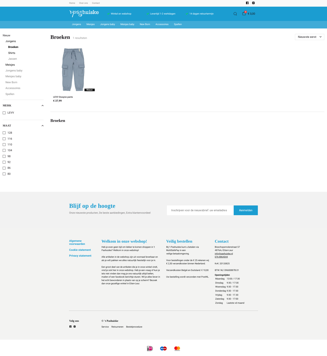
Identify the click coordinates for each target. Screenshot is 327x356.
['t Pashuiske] (84, 14)
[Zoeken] (235, 13)
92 (9, 162)
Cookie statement (80, 249)
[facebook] (247, 3)
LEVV (10, 112)
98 (9, 156)
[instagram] (253, 3)
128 (9, 132)
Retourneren (117, 327)
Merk (7, 105)
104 (9, 150)
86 (9, 167)
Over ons (83, 3)
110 (9, 144)
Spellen (178, 24)
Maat (7, 125)
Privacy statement (80, 255)
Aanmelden (245, 210)
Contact (96, 3)
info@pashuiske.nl (224, 254)
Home (72, 3)
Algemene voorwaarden (77, 242)
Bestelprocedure (134, 327)
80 (9, 173)
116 (9, 138)
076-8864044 (221, 257)
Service (105, 327)
